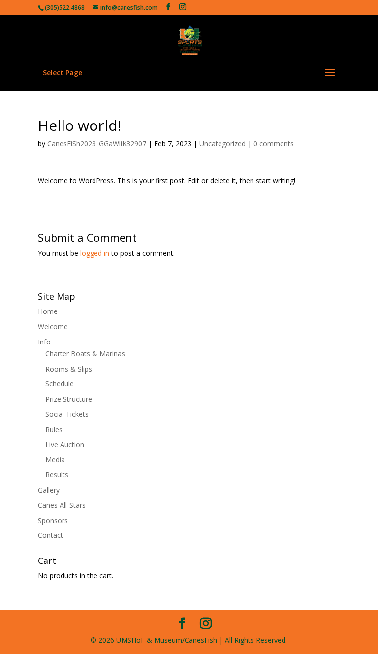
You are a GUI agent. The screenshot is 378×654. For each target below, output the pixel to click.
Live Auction (64, 444)
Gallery (49, 490)
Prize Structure (68, 399)
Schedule (59, 383)
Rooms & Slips (68, 369)
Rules (54, 429)
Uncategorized (222, 143)
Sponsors (53, 520)
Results (56, 474)
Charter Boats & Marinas (85, 353)
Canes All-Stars (62, 505)
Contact (50, 535)
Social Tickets (67, 414)
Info (44, 341)
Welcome (53, 326)
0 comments (273, 143)
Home (48, 311)
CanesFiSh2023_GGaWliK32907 (96, 143)
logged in (94, 253)
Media (55, 459)
